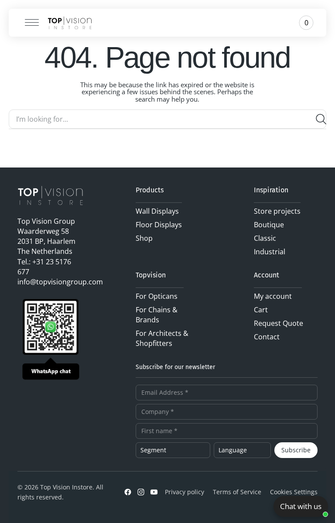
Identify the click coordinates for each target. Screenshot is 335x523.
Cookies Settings (294, 492)
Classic (265, 238)
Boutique (269, 224)
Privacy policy (184, 492)
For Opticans (157, 296)
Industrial (269, 251)
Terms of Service (237, 492)
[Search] (317, 119)
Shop (144, 238)
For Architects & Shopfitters (162, 338)
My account (273, 296)
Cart (261, 309)
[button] (29, 23)
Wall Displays (157, 211)
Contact (267, 337)
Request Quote (278, 323)
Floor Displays (159, 224)
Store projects (277, 211)
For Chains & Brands (157, 315)
